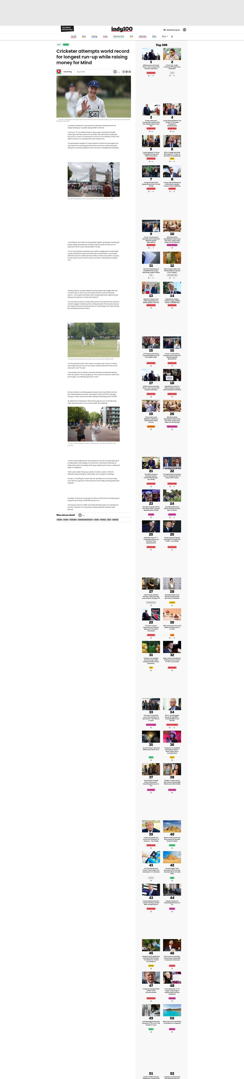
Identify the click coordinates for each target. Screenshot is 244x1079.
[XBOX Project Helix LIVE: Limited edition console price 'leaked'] (172, 257)
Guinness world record (85, 519)
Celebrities (142, 36)
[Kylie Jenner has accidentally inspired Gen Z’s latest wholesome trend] (172, 769)
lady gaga (172, 998)
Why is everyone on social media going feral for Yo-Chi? (172, 627)
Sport (59, 44)
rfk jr (172, 158)
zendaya (172, 602)
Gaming (94, 36)
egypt (172, 878)
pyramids (172, 845)
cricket (66, 519)
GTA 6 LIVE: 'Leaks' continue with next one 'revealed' (172, 67)
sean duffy (172, 188)
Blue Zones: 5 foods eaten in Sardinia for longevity (172, 1022)
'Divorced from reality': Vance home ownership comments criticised (172, 958)
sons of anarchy (151, 724)
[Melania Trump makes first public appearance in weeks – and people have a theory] (151, 287)
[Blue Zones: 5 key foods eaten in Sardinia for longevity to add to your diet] (172, 1010)
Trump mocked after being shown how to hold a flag (151, 184)
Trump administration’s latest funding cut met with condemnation (151, 902)
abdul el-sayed (172, 394)
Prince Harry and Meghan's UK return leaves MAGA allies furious (151, 419)
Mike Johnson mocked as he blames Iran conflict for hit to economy (172, 660)
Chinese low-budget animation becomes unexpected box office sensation (151, 660)
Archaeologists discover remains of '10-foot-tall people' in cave (151, 1023)
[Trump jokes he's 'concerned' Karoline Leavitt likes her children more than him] (151, 109)
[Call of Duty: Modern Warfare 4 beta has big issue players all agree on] (151, 583)
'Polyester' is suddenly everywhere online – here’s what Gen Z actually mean (172, 750)
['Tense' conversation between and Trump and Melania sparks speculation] (151, 225)
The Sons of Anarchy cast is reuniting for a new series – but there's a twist (151, 718)
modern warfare (151, 602)
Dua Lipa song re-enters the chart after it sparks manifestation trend (151, 508)
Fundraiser (73, 519)
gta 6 (172, 73)
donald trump (151, 128)
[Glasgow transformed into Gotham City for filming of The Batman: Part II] (172, 1066)
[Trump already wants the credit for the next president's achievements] (172, 109)
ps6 (151, 275)
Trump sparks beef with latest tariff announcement (151, 990)
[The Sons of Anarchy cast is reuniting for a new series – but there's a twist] (151, 704)
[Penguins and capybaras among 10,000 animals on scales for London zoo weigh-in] (151, 945)
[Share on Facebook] (123, 71)
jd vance (172, 965)
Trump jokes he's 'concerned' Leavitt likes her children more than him (151, 123)
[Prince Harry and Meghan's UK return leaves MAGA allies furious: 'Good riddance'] (151, 405)
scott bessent (151, 363)
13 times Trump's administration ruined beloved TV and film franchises (151, 628)
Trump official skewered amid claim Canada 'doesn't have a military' (172, 184)
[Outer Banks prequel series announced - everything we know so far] (151, 769)
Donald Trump (151, 73)
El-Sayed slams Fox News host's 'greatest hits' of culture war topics (172, 476)
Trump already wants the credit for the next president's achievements (172, 123)
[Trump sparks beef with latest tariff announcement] (151, 977)
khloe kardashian (172, 245)
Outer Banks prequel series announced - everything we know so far (151, 783)
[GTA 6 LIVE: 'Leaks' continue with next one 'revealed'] (172, 53)
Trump (105, 36)
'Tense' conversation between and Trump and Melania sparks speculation (151, 239)
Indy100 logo (122, 29)
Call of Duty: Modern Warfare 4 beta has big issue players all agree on (151, 596)
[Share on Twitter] (126, 71)
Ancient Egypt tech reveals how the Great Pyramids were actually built (172, 871)
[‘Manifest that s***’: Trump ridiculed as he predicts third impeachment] (151, 526)
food (172, 635)
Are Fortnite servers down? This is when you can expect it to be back (151, 870)
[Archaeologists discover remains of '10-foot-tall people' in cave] (151, 1010)
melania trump (151, 305)
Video (154, 36)
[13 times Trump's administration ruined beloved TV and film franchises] (151, 614)
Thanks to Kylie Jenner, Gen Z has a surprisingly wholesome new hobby (172, 782)
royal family (151, 426)
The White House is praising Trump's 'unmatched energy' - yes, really (151, 476)
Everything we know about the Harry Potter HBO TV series (172, 508)
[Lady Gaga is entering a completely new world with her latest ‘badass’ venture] (172, 977)
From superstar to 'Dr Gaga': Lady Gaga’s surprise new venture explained (172, 991)
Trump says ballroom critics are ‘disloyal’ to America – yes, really (151, 839)
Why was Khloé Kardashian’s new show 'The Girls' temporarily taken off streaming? (172, 239)
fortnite (151, 878)
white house (151, 635)
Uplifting (115, 519)
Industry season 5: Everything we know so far (172, 902)
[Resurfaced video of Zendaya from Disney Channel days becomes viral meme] (172, 583)
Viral (131, 36)
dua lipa (151, 514)
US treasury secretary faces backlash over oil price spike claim (151, 355)
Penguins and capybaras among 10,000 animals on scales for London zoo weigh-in (151, 959)
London (96, 519)
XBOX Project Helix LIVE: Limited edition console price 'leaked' (172, 270)
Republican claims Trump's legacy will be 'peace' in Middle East (172, 300)
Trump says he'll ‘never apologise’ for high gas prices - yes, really (172, 539)
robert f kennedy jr (172, 724)
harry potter (172, 514)
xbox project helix (172, 275)
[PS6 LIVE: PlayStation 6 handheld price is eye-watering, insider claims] (151, 257)
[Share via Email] (129, 71)
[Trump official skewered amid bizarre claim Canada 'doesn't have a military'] (172, 171)
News (84, 36)
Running (103, 519)
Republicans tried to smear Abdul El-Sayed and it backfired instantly (172, 388)
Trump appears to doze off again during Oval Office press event (151, 154)
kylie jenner (172, 790)
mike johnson (172, 667)
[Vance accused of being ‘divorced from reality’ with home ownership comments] (172, 945)
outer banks (151, 790)
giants (151, 1029)
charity (66, 44)
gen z (172, 757)
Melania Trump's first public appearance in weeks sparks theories (151, 300)
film (151, 667)
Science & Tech (118, 36)
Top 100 (73, 36)
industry (172, 908)
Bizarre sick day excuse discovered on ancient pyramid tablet (172, 839)
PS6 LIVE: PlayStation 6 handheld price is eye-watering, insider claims (151, 270)
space (151, 757)
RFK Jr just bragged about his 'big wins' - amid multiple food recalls (172, 718)
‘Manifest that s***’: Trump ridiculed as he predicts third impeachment (151, 540)
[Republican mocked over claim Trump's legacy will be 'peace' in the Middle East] (172, 287)
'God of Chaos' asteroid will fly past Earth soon (151, 749)
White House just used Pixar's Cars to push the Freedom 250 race (151, 67)
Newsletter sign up (173, 30)
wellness (172, 1029)
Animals (151, 965)
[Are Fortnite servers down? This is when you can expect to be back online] (151, 857)
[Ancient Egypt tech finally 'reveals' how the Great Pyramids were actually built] (172, 857)
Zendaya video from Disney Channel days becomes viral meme (172, 596)
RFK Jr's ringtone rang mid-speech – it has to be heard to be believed (172, 154)
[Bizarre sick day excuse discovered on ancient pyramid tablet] (172, 826)
